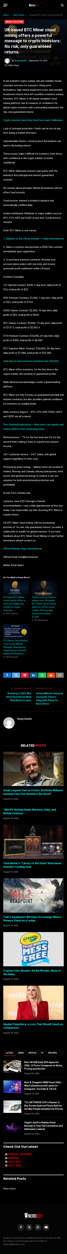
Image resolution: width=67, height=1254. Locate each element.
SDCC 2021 (14, 1161)
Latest (9, 1053)
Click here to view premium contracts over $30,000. (31, 361)
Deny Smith (20, 60)
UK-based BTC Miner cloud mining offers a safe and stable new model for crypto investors (14, 604)
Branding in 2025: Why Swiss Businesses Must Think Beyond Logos (18, 697)
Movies (32, 1053)
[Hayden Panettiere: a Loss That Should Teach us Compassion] (33, 1003)
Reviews (52, 1053)
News (21, 1053)
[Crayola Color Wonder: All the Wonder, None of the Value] (33, 949)
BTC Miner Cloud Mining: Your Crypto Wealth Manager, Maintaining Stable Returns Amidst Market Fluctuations (15, 647)
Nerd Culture (14, 21)
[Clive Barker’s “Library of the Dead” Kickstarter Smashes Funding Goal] (33, 842)
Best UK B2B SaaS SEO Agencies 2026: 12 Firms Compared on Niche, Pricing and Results (43, 1065)
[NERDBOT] (33, 5)
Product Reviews (19, 1154)
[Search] (62, 5)
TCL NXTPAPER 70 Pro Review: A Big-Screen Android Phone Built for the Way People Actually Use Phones (43, 1105)
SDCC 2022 (14, 1165)
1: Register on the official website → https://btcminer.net (33, 238)
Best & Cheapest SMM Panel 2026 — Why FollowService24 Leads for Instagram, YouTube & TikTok (43, 1085)
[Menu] (5, 5)
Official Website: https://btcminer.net (22, 548)
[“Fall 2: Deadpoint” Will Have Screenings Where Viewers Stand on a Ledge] (33, 895)
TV (42, 1053)
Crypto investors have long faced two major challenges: (33, 120)
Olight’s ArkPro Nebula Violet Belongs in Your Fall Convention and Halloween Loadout (43, 1125)
